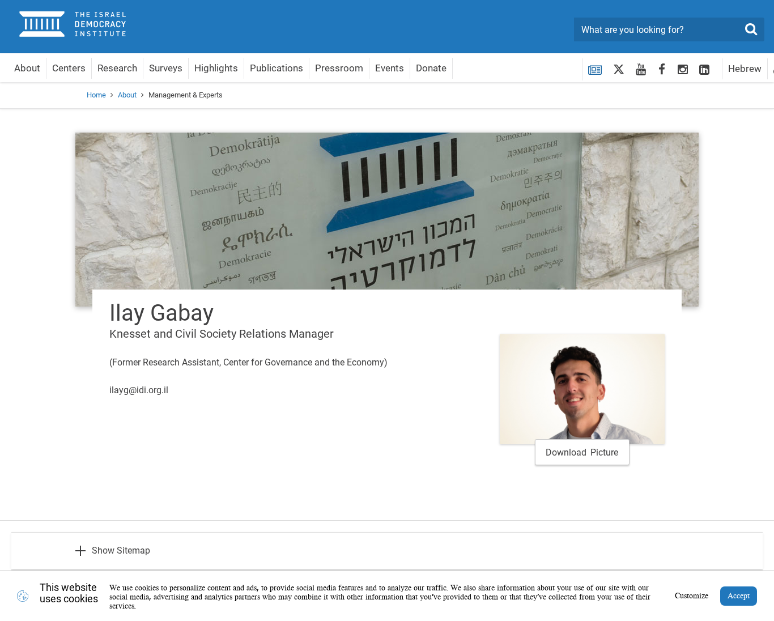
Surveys (165, 68)
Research (117, 68)
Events (389, 68)
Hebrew (745, 68)
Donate (431, 68)
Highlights (216, 68)
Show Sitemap (121, 550)
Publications (276, 68)
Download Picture (582, 452)
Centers (69, 68)
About (27, 68)
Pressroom (339, 68)
